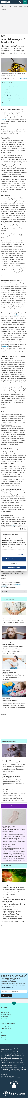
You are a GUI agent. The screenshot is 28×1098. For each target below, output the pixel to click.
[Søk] (20, 2)
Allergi (15, 6)
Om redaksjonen (5, 1012)
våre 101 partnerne (10, 537)
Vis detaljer (20, 554)
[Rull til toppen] (14, 1003)
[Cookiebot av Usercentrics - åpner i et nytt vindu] (20, 529)
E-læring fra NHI (5, 1016)
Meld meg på (7, 996)
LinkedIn (3, 1040)
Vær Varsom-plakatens (16, 1067)
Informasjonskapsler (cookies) (8, 1026)
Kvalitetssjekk (23, 78)
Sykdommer (8, 6)
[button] (25, 2)
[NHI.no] (2, 6)
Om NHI (3, 1010)
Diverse (21, 6)
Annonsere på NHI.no (6, 1014)
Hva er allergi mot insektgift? (12, 86)
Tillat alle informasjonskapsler (14, 558)
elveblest (16, 315)
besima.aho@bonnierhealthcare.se (13, 1077)
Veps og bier (7, 89)
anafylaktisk (5, 346)
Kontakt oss (4, 1018)
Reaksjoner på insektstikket (11, 95)
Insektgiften (7, 92)
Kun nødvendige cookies (14, 567)
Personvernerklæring (6, 1028)
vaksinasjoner (15, 525)
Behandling (7, 103)
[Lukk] (26, 975)
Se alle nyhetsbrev (6, 987)
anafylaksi (4, 119)
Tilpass (13, 563)
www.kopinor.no (5, 1057)
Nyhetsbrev (4, 1035)
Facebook (3, 1037)
